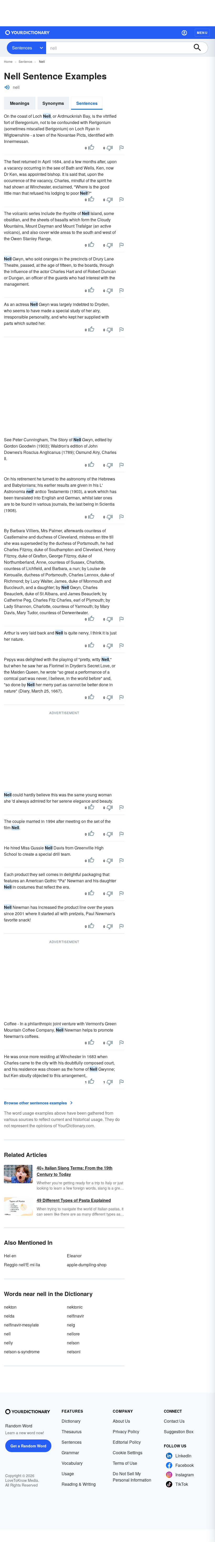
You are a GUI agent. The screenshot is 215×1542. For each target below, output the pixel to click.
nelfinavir (75, 1316)
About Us (121, 1421)
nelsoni (73, 1352)
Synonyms (53, 103)
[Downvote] (109, 148)
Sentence (25, 61)
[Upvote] (91, 148)
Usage (68, 1474)
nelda (9, 1316)
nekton (10, 1307)
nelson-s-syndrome (22, 1352)
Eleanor (74, 1256)
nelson (73, 1343)
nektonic (75, 1307)
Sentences (22, 48)
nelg (71, 1325)
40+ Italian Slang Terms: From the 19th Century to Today (74, 1171)
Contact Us (174, 1421)
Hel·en (10, 1256)
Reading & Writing (79, 1484)
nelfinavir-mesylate (21, 1325)
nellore (73, 1334)
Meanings (19, 103)
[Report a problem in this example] (121, 148)
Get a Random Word (28, 1445)
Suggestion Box (179, 1431)
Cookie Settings (127, 1452)
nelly (8, 1343)
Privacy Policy (126, 1431)
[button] (184, 32)
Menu (202, 32)
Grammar (70, 1452)
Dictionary (71, 1421)
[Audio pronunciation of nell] (7, 87)
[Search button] (200, 48)
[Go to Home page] (27, 32)
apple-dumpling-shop (86, 1265)
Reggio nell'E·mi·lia (22, 1265)
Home (8, 61)
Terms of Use (125, 1463)
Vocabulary (72, 1463)
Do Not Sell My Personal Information (132, 1477)
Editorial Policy (127, 1442)
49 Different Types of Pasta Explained (74, 1200)
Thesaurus (72, 1431)
